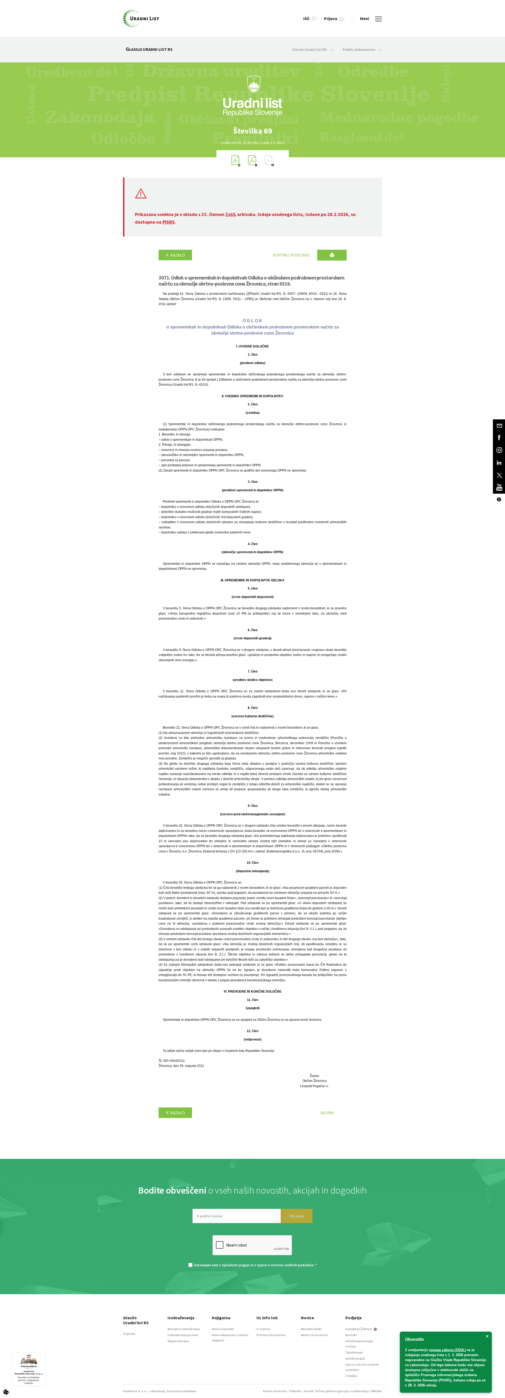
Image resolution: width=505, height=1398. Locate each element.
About (368, 1329)
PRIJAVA (296, 1216)
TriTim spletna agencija (331, 1391)
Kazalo (177, 255)
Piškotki (295, 1391)
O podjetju (353, 1329)
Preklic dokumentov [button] (359, 49)
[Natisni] (332, 255)
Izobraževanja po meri (183, 1335)
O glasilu (129, 1334)
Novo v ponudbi (223, 1329)
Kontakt (351, 1335)
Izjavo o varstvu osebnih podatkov (285, 1265)
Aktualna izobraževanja (184, 1329)
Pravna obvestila (274, 1391)
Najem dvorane (178, 1341)
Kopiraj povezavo (291, 255)
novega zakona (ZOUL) (447, 1350)
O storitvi (263, 1329)
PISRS (169, 222)
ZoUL (230, 214)
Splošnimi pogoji (236, 1265)
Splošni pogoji (355, 1358)
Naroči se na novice (314, 1335)
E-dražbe (351, 1376)
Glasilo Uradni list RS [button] (310, 49)
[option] (252, 130)
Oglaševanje (354, 1352)
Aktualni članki (311, 1329)
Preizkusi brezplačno (271, 1335)
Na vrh (327, 1112)
